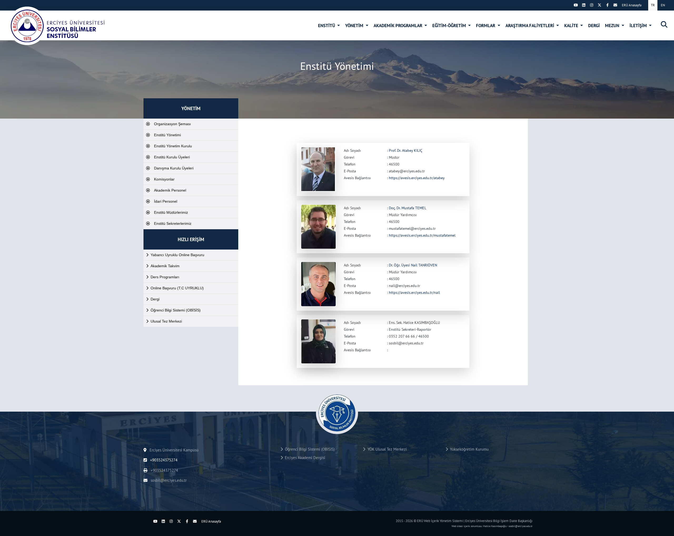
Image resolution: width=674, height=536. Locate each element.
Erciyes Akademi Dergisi (304, 457)
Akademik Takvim (165, 266)
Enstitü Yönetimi (167, 135)
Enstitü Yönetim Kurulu (173, 146)
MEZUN (612, 25)
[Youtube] (575, 5)
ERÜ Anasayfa (631, 5)
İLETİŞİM (639, 25)
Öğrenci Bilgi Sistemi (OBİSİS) (176, 310)
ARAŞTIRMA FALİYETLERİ (530, 25)
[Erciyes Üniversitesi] (57, 26)
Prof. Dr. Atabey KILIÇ (405, 150)
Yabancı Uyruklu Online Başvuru (177, 255)
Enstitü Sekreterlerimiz (172, 223)
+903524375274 (163, 459)
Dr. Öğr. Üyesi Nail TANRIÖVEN (413, 265)
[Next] (568, 5)
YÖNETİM (354, 25)
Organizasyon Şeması (172, 124)
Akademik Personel (170, 190)
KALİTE (571, 25)
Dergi (155, 299)
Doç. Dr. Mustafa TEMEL (407, 208)
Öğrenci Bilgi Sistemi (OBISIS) (309, 449)
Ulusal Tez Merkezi (166, 321)
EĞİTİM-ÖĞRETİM (449, 25)
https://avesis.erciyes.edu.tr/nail (414, 292)
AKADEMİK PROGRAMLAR (398, 25)
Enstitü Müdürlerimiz (171, 212)
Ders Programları (165, 277)
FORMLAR (486, 25)
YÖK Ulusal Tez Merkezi (386, 449)
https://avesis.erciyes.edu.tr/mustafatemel (422, 235)
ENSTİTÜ (327, 25)
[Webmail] (615, 5)
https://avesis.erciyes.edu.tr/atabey (417, 178)
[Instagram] (591, 5)
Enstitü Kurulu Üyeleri (172, 157)
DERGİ (594, 25)
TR (653, 5)
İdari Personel (165, 201)
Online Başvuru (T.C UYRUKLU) (177, 288)
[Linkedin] (583, 5)
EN (663, 5)
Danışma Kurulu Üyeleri (174, 168)
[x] (599, 5)
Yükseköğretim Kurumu (468, 449)
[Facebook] (607, 5)
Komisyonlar (164, 179)
